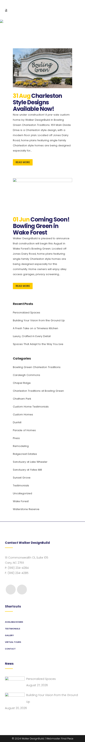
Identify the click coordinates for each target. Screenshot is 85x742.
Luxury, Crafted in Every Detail (32, 336)
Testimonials (21, 485)
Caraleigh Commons (26, 375)
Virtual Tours (13, 642)
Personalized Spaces (26, 312)
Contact (10, 648)
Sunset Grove (21, 477)
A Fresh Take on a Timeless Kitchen (35, 328)
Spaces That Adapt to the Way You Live (38, 344)
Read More (23, 162)
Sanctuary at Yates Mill (27, 470)
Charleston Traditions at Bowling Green (38, 391)
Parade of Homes (24, 430)
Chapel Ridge (22, 383)
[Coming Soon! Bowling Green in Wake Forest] (42, 195)
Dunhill (17, 422)
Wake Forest (21, 501)
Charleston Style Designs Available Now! (37, 102)
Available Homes (14, 622)
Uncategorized (22, 493)
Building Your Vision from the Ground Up (39, 320)
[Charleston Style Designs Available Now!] (42, 68)
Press (16, 438)
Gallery (9, 635)
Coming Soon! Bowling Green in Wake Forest (41, 226)
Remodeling (21, 446)
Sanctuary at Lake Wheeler (30, 462)
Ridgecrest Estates (25, 454)
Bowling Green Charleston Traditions (36, 367)
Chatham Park (22, 399)
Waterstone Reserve (26, 509)
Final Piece (67, 738)
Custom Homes (23, 414)
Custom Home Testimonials (31, 406)
